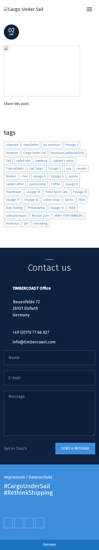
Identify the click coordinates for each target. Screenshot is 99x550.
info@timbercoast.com (34, 342)
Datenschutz (40, 477)
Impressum (14, 477)
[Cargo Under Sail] (23, 9)
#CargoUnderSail (27, 486)
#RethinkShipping (28, 492)
